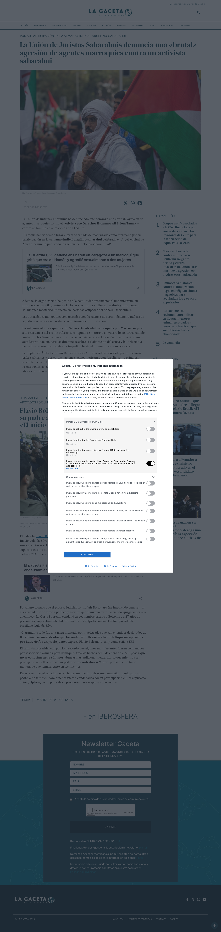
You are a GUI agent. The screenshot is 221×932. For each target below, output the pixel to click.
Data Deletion (92, 566)
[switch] (150, 429)
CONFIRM (87, 554)
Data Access (110, 566)
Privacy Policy (129, 566)
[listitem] (110, 421)
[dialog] (110, 466)
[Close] (166, 366)
